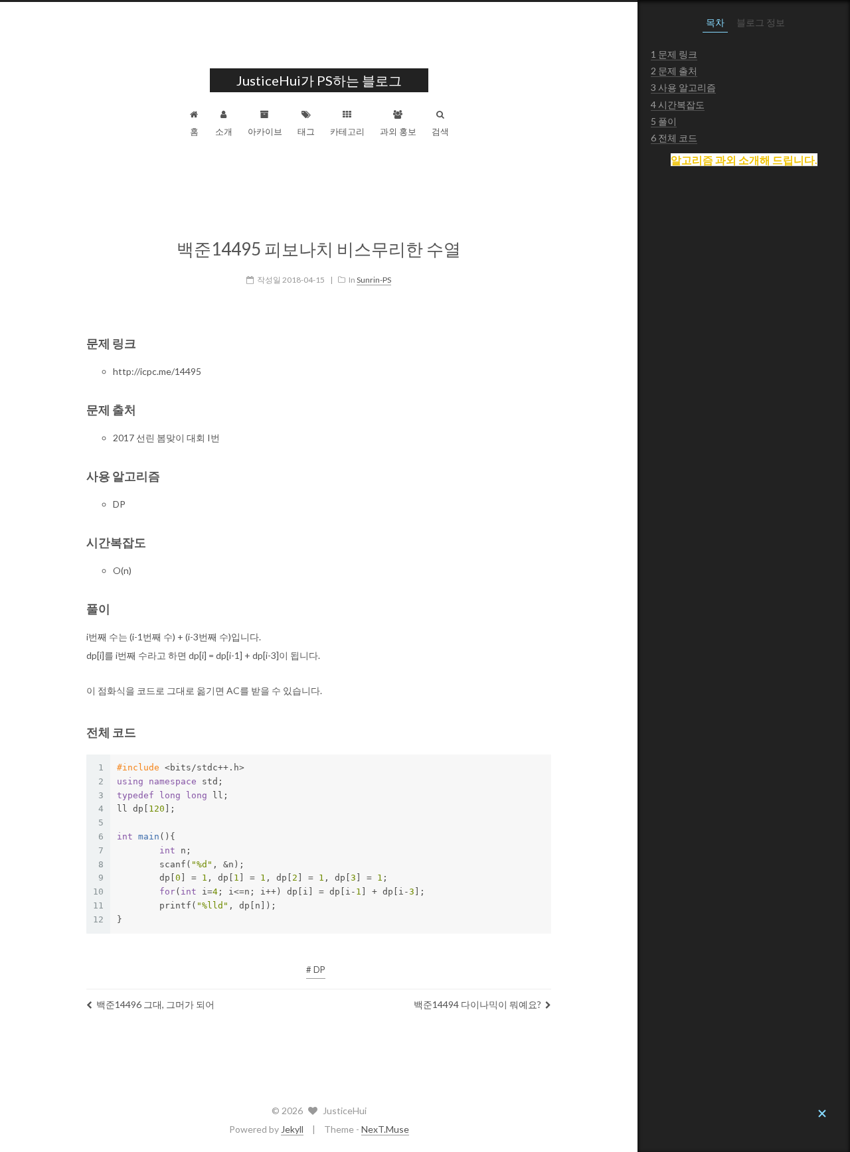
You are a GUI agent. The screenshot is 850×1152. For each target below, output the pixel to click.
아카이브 (265, 131)
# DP (315, 969)
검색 (440, 131)
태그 (306, 131)
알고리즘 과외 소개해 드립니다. (744, 159)
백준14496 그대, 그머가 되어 (155, 1004)
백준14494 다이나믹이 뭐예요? (477, 1004)
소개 (223, 131)
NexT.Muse (385, 1129)
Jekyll (292, 1129)
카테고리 (347, 131)
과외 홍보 (398, 131)
